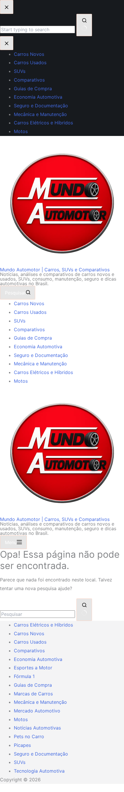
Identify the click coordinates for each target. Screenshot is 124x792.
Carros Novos (29, 303)
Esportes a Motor (33, 668)
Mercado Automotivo (37, 711)
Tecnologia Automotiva (39, 771)
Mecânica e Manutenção (40, 363)
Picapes (22, 745)
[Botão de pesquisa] (84, 609)
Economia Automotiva (38, 346)
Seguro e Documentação (41, 355)
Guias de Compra (33, 338)
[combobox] (37, 614)
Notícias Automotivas (37, 728)
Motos (21, 381)
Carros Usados (30, 312)
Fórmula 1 (24, 676)
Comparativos (29, 329)
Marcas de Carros (33, 694)
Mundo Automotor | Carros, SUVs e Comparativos (55, 269)
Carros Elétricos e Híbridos (43, 372)
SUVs (19, 321)
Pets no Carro (29, 736)
